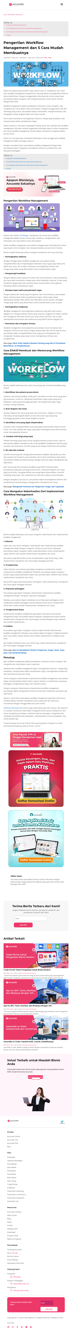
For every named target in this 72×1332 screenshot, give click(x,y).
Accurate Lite (12, 1140)
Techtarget (23, 235)
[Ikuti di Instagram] (8, 1327)
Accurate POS (12, 1143)
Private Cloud (12, 1235)
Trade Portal (12, 1184)
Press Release (12, 1260)
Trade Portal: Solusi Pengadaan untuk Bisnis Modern (27, 970)
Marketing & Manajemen (15, 14)
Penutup (8, 35)
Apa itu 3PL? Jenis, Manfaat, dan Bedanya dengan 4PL (28, 1006)
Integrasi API (12, 1229)
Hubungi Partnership (20, 1290)
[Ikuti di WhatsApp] (13, 1327)
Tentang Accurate (14, 1249)
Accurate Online (13, 1136)
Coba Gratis (36, 1079)
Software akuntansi (11, 708)
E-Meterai (11, 1188)
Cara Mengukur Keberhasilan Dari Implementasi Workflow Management (27, 32)
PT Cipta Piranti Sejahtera (25, 1318)
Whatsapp (17, 1277)
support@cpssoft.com (21, 1284)
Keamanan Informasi (15, 1263)
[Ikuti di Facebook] (17, 1327)
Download (11, 1232)
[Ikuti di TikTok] (22, 1327)
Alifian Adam (47, 58)
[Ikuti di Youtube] (26, 1327)
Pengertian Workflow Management (16, 25)
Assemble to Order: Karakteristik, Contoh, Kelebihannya (29, 1042)
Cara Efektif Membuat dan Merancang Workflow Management (24, 28)
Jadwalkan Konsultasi (35, 1077)
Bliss (9, 1146)
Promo (10, 1225)
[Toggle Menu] (62, 4)
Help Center (12, 1215)
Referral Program (14, 1239)
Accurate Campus (14, 1212)
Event (9, 1222)
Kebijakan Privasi (57, 1318)
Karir (12, 1253)
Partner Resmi (13, 1256)
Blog (5, 14)
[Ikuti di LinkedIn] (31, 1327)
